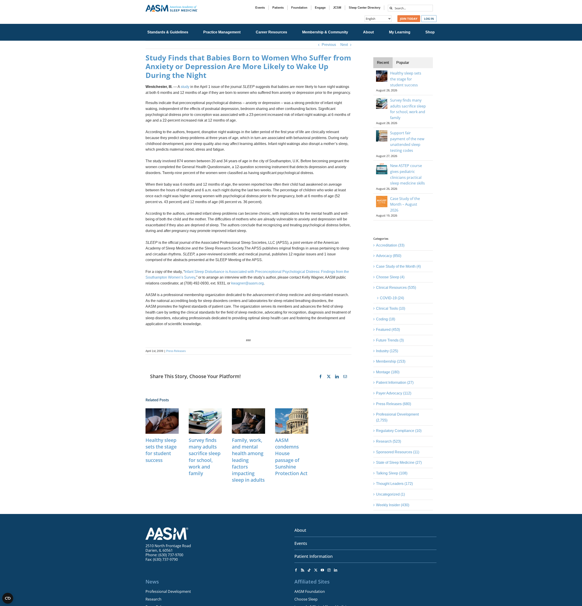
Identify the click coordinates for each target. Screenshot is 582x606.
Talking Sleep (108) (391, 473)
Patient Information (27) (395, 382)
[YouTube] (322, 570)
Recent (383, 62)
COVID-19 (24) (392, 298)
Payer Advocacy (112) (393, 393)
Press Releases (176, 351)
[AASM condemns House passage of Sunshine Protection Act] (291, 410)
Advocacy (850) (388, 256)
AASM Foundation (309, 591)
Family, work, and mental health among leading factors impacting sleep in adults (248, 460)
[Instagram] (329, 570)
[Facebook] (296, 570)
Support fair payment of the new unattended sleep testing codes (407, 141)
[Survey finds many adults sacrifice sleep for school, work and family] (205, 410)
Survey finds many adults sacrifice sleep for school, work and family (205, 456)
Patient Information (313, 556)
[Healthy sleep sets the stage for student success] (162, 410)
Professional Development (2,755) (397, 417)
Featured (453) (388, 330)
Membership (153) (390, 361)
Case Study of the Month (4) (398, 266)
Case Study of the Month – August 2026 (405, 204)
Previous (329, 45)
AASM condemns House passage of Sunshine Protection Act (291, 456)
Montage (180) (387, 372)
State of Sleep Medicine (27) (399, 462)
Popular (402, 62)
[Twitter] (315, 570)
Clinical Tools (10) (390, 308)
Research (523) (388, 441)
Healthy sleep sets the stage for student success (161, 450)
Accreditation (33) (390, 245)
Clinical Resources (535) (396, 287)
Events (300, 543)
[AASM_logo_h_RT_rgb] (172, 6)
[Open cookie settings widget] (7, 598)
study (185, 87)
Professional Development (168, 591)
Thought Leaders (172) (394, 484)
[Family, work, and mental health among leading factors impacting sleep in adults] (248, 410)
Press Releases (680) (393, 404)
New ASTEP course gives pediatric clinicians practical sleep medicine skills (407, 174)
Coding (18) (385, 319)
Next (344, 45)
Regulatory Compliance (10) (398, 431)
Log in (429, 19)
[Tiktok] (309, 570)
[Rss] (302, 570)
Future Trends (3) (390, 340)
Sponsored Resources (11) (397, 452)
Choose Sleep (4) (390, 277)
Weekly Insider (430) (392, 505)
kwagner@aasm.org (247, 283)
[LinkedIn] (335, 570)
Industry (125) (387, 351)
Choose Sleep (306, 599)
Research (153, 599)
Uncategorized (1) (390, 494)
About (300, 530)
